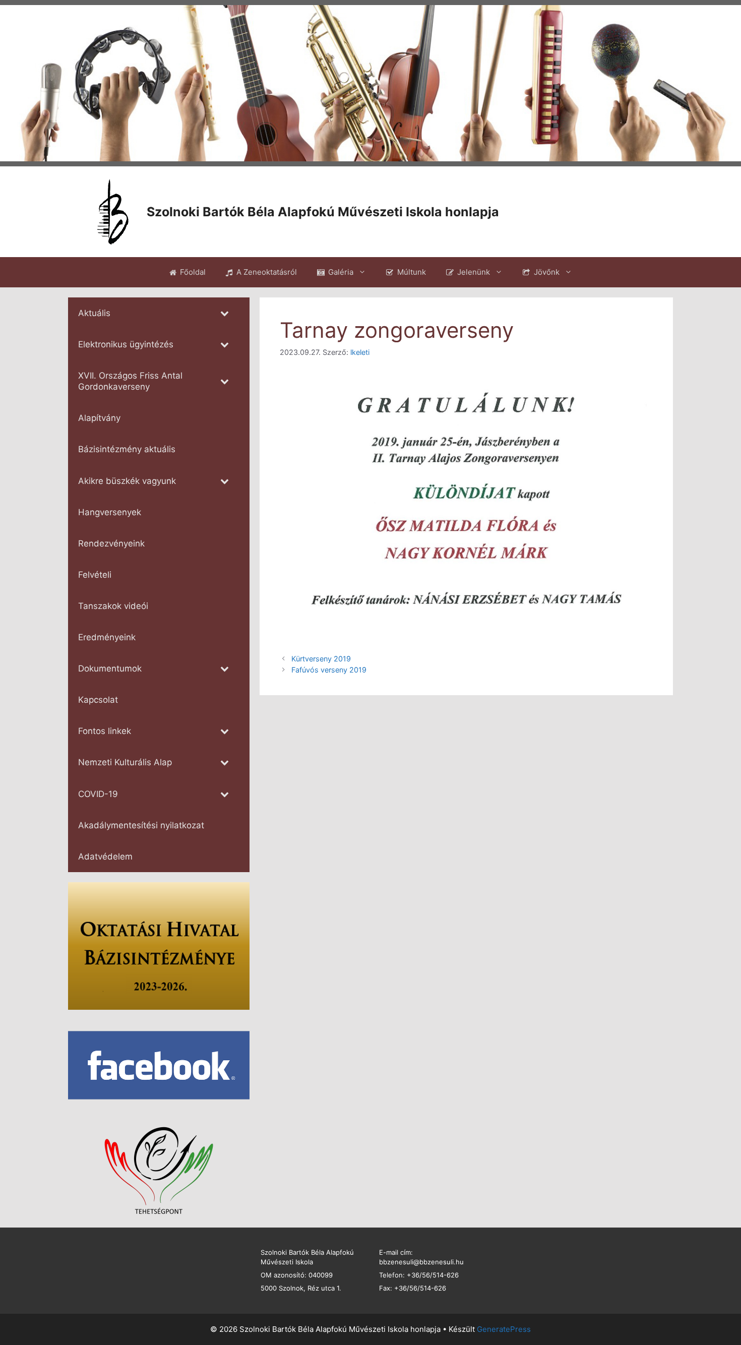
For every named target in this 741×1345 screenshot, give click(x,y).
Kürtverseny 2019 (321, 658)
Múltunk (411, 272)
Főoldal (193, 272)
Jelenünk (473, 272)
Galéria (340, 272)
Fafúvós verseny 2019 (328, 669)
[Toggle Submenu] (224, 313)
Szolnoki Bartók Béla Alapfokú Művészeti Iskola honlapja (323, 211)
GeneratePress (504, 1329)
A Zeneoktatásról (266, 272)
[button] (16, 83)
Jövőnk (547, 272)
